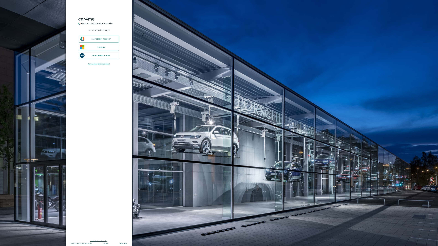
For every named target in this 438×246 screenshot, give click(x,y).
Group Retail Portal (101, 55)
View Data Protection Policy (98, 241)
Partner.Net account (101, 39)
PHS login (101, 47)
